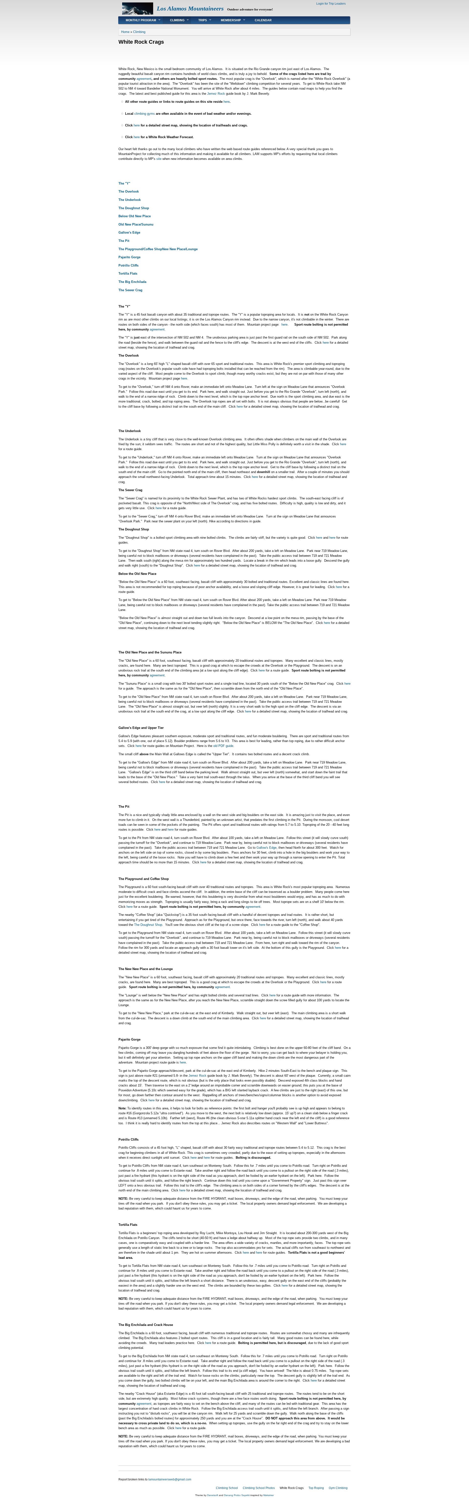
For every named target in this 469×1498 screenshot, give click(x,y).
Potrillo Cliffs (128, 265)
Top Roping (316, 1488)
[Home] (137, 13)
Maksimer (268, 1495)
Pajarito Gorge (129, 257)
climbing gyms (144, 113)
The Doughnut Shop (133, 208)
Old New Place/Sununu (135, 224)
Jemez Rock (216, 93)
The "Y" (124, 183)
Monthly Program (137, 20)
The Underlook (129, 200)
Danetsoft (212, 1495)
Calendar (263, 20)
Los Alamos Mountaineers (190, 8)
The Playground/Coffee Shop (140, 249)
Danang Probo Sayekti (237, 1495)
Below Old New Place (134, 216)
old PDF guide (223, 746)
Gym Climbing (338, 1488)
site (158, 159)
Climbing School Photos (259, 1488)
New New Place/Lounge (180, 249)
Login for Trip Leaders (331, 3)
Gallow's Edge (129, 232)
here (227, 101)
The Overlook (128, 191)
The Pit (123, 241)
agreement (144, 79)
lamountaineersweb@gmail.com (169, 1479)
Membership (227, 20)
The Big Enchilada (132, 282)
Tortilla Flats (127, 273)
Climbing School (227, 1488)
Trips (199, 20)
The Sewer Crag (130, 290)
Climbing (173, 20)
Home (125, 32)
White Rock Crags (292, 1488)
